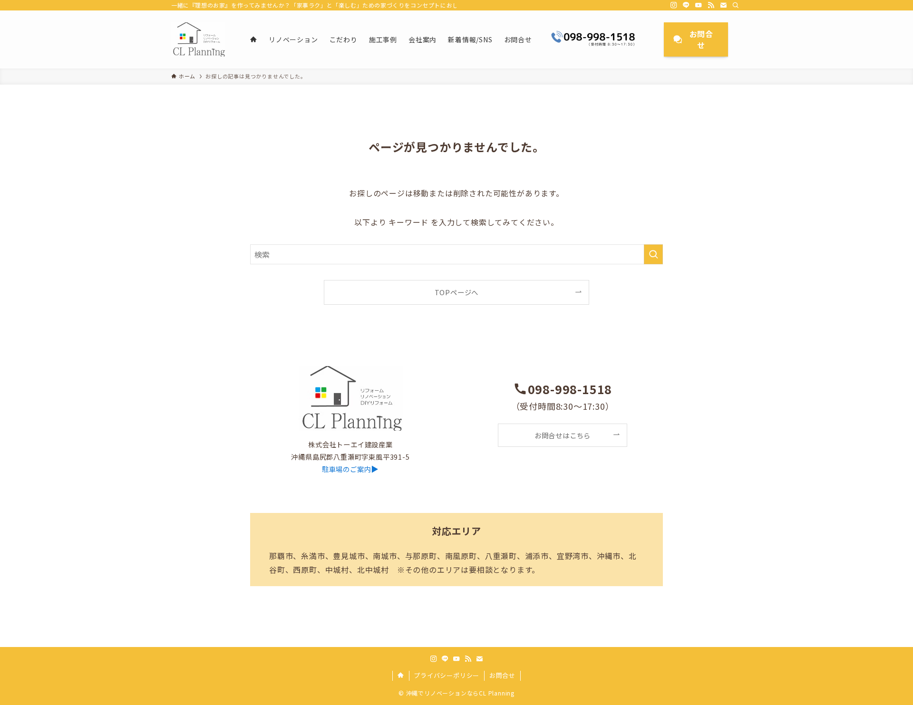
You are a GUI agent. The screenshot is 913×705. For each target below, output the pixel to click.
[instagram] (674, 5)
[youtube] (698, 5)
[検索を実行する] (653, 254)
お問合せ (502, 675)
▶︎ (350, 468)
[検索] (735, 5)
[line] (686, 5)
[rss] (711, 5)
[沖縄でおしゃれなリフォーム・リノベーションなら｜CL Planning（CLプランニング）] (198, 39)
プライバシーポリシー (446, 675)
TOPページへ (457, 292)
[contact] (723, 5)
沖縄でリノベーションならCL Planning (460, 693)
